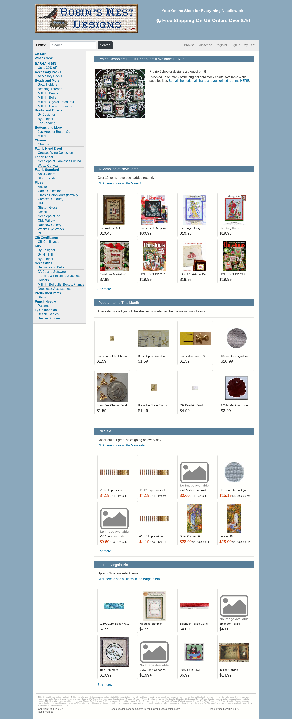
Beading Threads (50, 89)
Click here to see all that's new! (119, 183)
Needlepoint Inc (49, 216)
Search (105, 45)
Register (221, 45)
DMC (41, 203)
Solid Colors (46, 174)
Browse (189, 45)
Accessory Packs (50, 76)
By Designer (46, 114)
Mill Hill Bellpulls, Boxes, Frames (61, 284)
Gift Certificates (48, 241)
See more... (105, 289)
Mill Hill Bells (47, 97)
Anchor (43, 186)
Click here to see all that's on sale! (121, 445)
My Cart (249, 45)
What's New (43, 58)
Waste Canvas (48, 165)
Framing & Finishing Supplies (59, 275)
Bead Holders (47, 84)
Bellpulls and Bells (51, 267)
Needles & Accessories (54, 288)
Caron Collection (50, 191)
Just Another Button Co (54, 131)
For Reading (46, 123)
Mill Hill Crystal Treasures (56, 102)
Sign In (235, 45)
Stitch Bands (47, 178)
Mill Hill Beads (48, 93)
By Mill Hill (45, 254)
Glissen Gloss (47, 207)
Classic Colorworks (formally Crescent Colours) (58, 197)
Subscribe (205, 45)
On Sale (40, 54)
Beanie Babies (48, 314)
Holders (43, 280)
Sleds (42, 297)
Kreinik (43, 212)
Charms (43, 144)
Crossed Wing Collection (55, 152)
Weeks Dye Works (51, 229)
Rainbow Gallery (49, 225)
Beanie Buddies (49, 318)
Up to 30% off (47, 67)
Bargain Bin (209, 71)
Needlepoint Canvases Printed (59, 161)
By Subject (45, 119)
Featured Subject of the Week (170, 75)
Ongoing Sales (229, 71)
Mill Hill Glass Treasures (55, 106)
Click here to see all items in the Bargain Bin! (129, 579)
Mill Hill (43, 136)
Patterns (43, 305)
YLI (40, 233)
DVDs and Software (52, 271)
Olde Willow (46, 220)
